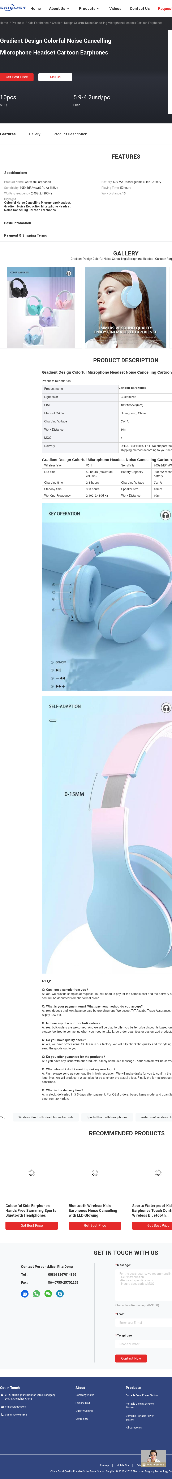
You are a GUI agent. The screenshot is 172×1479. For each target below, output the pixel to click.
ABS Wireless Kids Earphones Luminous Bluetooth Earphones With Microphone (30, 1210)
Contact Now (131, 1358)
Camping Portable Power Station (140, 1417)
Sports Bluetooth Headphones (107, 1117)
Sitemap (104, 1465)
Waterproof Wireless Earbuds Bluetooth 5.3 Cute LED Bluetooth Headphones (94, 1210)
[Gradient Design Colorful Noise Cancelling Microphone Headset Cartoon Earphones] (31, 1173)
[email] (25, 1294)
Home (4, 23)
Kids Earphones (38, 23)
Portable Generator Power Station (140, 1405)
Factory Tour (83, 1402)
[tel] (72, 1294)
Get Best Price (17, 77)
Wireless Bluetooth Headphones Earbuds (45, 1117)
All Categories (134, 1427)
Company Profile (85, 1395)
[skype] (60, 1294)
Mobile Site (123, 1465)
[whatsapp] (36, 1294)
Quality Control (84, 1410)
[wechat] (48, 1294)
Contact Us (82, 1418)
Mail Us (55, 77)
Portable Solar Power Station (142, 1395)
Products (18, 23)
